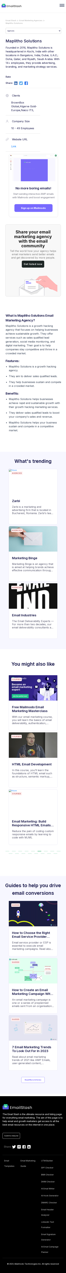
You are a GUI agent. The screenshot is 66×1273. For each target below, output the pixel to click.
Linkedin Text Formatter (47, 1225)
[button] (10, 853)
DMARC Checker (49, 1202)
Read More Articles (33, 1080)
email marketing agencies (30, 20)
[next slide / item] (61, 761)
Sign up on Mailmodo (33, 208)
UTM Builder (47, 1161)
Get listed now (33, 264)
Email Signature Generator (48, 1237)
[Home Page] (12, 6)
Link (13, 146)
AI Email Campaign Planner (49, 1249)
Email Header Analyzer (47, 1212)
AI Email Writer (47, 1188)
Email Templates (9, 1163)
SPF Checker (47, 1167)
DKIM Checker (48, 1181)
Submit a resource (11, 1136)
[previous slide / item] (4, 761)
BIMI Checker (47, 1174)
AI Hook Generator (49, 1195)
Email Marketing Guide (28, 1163)
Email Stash (11, 20)
